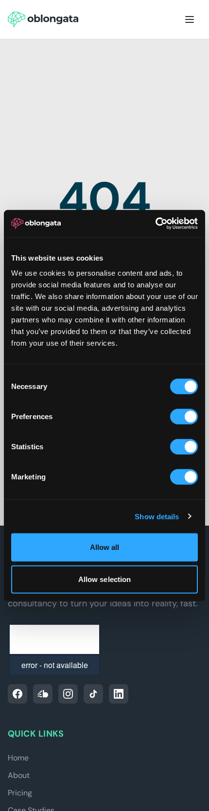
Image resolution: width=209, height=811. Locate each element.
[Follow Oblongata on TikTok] (93, 694)
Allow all (105, 547)
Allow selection (104, 579)
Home (18, 758)
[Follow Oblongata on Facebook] (17, 694)
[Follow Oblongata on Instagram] (68, 694)
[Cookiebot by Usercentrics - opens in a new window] (155, 223)
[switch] (184, 416)
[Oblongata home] (43, 19)
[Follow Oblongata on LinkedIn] (118, 694)
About (19, 775)
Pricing (20, 793)
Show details (157, 516)
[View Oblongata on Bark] (42, 694)
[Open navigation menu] (189, 19)
